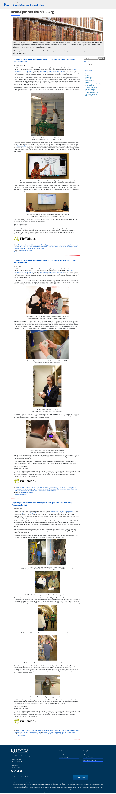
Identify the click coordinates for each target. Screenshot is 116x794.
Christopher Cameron (23, 245)
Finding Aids (86, 751)
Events (31, 492)
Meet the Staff (89, 80)
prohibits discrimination (30, 783)
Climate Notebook (36, 245)
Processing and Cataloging (93, 84)
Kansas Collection (34, 734)
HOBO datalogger (71, 487)
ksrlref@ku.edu (15, 765)
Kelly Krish (23, 247)
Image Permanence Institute (22, 489)
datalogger (46, 245)
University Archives (61, 734)
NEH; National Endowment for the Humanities (40, 247)
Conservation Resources (89, 760)
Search (102, 58)
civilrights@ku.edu (92, 786)
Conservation (24, 250)
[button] (80, 777)
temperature (31, 248)
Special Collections (49, 734)
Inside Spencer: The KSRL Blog (32, 11)
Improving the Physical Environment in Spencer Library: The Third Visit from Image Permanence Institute (43, 60)
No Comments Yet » (20, 252)
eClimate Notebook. (22, 146)
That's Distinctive (90, 91)
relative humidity (60, 247)
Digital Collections (88, 754)
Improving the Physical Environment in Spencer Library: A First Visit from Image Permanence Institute (42, 503)
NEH (40, 732)
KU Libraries (16, 3)
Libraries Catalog (63, 757)
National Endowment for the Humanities (62, 511)
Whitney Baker (39, 248)
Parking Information (88, 757)
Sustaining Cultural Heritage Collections (52, 71)
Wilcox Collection (90, 96)
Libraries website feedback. (21, 777)
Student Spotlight (90, 89)
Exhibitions (88, 77)
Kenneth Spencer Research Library (29, 5)
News (30, 250)
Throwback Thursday (91, 92)
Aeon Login (62, 754)
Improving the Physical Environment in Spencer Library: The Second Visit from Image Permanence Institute (43, 261)
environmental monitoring (57, 245)
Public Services (89, 86)
